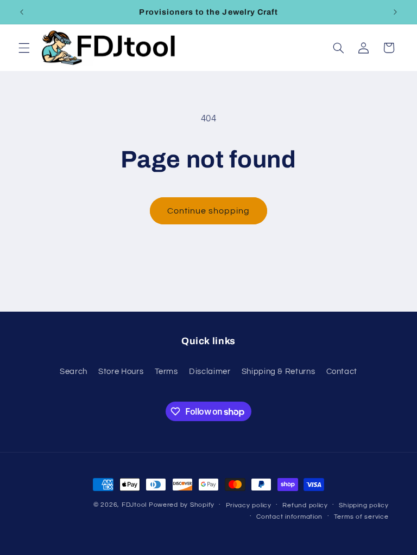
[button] (23, 47)
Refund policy (305, 505)
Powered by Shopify (181, 505)
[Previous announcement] (22, 12)
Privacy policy (248, 505)
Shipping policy (363, 505)
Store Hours (120, 371)
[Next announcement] (395, 12)
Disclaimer (209, 371)
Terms (166, 371)
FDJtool (134, 505)
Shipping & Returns (278, 371)
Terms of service (361, 517)
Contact (341, 371)
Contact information (289, 517)
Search (73, 371)
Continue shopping (208, 210)
